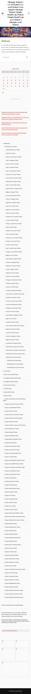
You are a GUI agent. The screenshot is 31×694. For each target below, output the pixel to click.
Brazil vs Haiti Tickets (11, 227)
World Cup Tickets (10, 153)
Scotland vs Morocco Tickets (13, 230)
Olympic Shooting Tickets (11, 534)
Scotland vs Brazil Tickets (12, 283)
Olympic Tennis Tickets (10, 565)
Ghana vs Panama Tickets (12, 213)
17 (3, 83)
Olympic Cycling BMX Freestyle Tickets (15, 460)
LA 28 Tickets (6, 371)
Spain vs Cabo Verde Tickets (13, 185)
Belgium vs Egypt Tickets (12, 192)
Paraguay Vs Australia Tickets (13, 308)
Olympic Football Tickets (11, 492)
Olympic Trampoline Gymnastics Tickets (15, 569)
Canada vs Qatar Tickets (12, 220)
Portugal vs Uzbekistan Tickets (14, 280)
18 (7, 83)
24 (3, 85)
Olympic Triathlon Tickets (11, 572)
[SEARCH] (27, 57)
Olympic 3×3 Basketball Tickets (13, 407)
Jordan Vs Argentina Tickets (13, 336)
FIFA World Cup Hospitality (14, 360)
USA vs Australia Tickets (12, 234)
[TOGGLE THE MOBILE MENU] (2, 13)
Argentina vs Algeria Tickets (13, 202)
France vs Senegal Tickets (12, 199)
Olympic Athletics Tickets (11, 421)
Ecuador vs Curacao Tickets (13, 241)
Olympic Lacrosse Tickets (11, 509)
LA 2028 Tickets (7, 388)
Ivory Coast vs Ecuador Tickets (14, 178)
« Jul (3, 92)
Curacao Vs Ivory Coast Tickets (14, 301)
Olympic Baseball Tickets (11, 432)
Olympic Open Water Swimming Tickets (15, 516)
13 (15, 80)
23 (27, 83)
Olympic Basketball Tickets (12, 435)
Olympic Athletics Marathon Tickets (14, 590)
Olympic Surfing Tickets (11, 551)
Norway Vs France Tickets (12, 311)
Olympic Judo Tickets (10, 506)
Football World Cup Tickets (13, 149)
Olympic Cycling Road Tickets (12, 471)
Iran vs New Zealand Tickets (13, 195)
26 (11, 85)
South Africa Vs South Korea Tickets (15, 294)
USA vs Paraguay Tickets (12, 160)
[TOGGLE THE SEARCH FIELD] (28, 13)
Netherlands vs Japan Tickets (13, 181)
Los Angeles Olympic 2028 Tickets (12, 378)
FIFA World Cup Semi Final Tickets (15, 346)
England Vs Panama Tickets (13, 329)
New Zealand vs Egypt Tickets (13, 258)
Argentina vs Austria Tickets (13, 265)
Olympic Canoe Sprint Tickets (12, 449)
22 (23, 83)
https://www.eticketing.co (9, 630)
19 (11, 83)
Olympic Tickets (7, 395)
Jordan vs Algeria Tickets (12, 269)
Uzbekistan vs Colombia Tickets (14, 216)
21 (19, 83)
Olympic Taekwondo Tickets (12, 562)
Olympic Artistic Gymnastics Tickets (14, 414)
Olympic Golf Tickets (10, 495)
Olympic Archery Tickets (11, 411)
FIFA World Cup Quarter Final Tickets (15, 350)
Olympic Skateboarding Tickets (13, 537)
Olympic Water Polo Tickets (12, 579)
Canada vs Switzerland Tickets (13, 290)
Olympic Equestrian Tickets (12, 481)
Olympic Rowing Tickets (11, 523)
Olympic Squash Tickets (11, 548)
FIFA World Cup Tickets (11, 146)
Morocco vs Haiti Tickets (12, 287)
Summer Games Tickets (9, 385)
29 (23, 85)
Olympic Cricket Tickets (11, 456)
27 (15, 85)
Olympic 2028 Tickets (9, 392)
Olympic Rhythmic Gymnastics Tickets (14, 520)
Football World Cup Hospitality (15, 364)
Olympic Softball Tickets (11, 541)
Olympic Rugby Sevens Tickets (12, 527)
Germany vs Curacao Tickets (13, 174)
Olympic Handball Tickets (11, 499)
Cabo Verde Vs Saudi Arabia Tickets (15, 325)
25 (7, 85)
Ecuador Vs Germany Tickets (13, 297)
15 (23, 80)
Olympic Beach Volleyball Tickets (13, 439)
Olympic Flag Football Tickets (12, 488)
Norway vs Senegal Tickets (12, 262)
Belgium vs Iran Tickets (12, 255)
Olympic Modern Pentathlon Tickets (14, 513)
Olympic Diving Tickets (10, 478)
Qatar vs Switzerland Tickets (13, 171)
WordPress (19, 691)
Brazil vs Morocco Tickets (12, 164)
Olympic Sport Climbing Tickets (13, 544)
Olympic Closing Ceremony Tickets (14, 594)
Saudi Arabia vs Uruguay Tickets (14, 188)
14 (19, 80)
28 (19, 85)
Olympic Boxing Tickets (11, 442)
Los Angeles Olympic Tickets (10, 381)
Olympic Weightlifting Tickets (12, 583)
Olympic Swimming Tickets (11, 555)
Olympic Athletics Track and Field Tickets (15, 425)
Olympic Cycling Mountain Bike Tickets (15, 467)
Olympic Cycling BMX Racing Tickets (14, 463)
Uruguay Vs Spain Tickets (12, 322)
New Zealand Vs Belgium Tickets (14, 315)
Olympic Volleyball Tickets (11, 576)
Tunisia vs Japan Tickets (12, 244)
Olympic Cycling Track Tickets (12, 474)
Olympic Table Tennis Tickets (12, 558)
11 (7, 80)
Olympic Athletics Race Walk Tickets (14, 597)
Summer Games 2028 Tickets (10, 374)
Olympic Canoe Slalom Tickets (12, 446)
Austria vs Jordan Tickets (12, 206)
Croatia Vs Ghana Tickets (12, 332)
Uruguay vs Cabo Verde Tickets (14, 251)
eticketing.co (6, 143)
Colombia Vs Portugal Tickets (13, 343)
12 (11, 80)
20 (15, 83)
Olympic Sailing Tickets (10, 530)
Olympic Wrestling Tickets (11, 587)
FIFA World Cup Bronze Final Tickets (15, 353)
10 (3, 80)
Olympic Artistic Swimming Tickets (13, 418)
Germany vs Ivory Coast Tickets (14, 237)
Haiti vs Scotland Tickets (12, 167)
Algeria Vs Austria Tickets (12, 339)
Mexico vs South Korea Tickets (14, 223)
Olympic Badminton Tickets (12, 428)
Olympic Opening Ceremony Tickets (14, 404)
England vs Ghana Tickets (12, 273)
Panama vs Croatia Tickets (12, 276)
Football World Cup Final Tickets (15, 367)
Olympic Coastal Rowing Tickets (13, 453)
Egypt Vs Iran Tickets (11, 318)
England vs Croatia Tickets (12, 209)
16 (27, 80)
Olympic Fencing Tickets (11, 485)
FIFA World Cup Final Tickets (13, 357)
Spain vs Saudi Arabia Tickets (13, 248)
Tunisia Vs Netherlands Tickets (14, 304)
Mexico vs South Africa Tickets (14, 157)
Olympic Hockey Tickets (11, 502)
